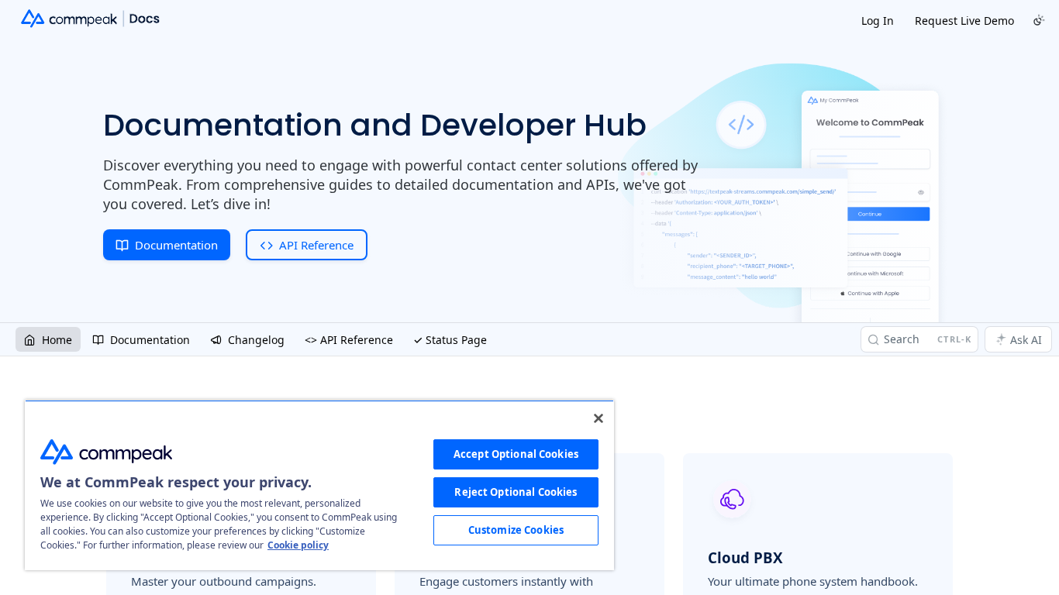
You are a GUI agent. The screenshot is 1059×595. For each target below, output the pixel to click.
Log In (877, 20)
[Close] (598, 418)
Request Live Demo (964, 20)
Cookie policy (298, 545)
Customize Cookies (516, 530)
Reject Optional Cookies (515, 492)
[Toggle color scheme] (1038, 20)
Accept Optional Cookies (516, 454)
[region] (319, 485)
